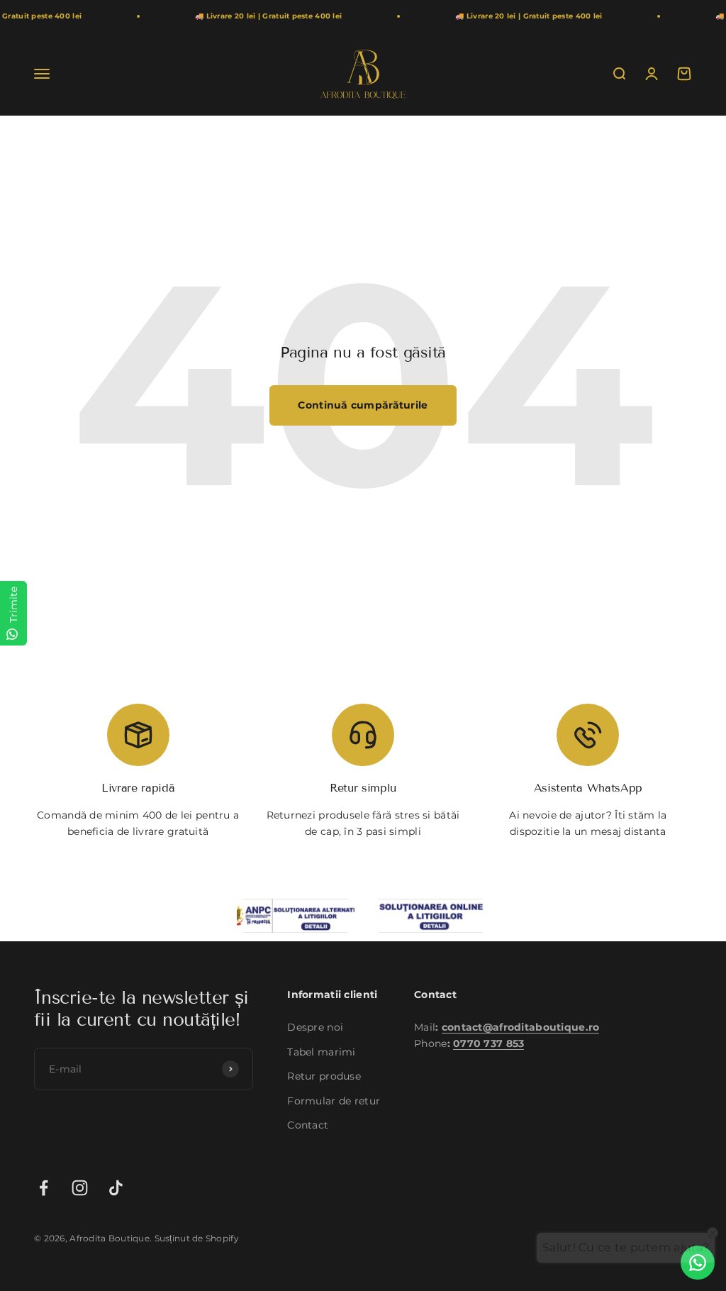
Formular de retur (333, 1101)
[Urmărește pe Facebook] (43, 1187)
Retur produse (324, 1076)
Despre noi (315, 1027)
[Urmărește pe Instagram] (79, 1187)
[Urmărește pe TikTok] (115, 1187)
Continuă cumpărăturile (363, 405)
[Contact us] (698, 1263)
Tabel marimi (321, 1052)
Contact (307, 1125)
